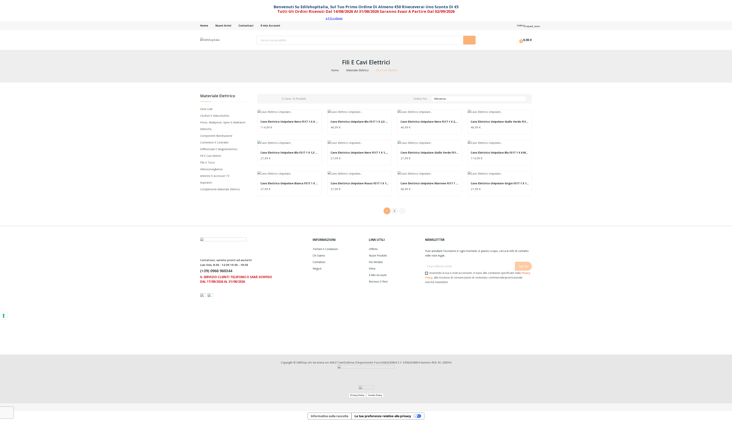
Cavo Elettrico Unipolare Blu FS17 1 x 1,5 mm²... (289, 152)
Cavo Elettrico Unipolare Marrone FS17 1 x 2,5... (430, 183)
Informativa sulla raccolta (329, 416)
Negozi (317, 268)
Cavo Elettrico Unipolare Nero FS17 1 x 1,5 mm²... (360, 152)
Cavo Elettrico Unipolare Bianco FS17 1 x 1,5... (289, 183)
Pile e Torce (207, 162)
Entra (372, 268)
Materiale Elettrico (217, 96)
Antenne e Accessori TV (214, 176)
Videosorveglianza (211, 169)
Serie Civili (206, 109)
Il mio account (378, 275)
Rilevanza (478, 98)
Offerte (373, 249)
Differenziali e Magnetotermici (218, 149)
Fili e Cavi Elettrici (210, 156)
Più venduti (376, 262)
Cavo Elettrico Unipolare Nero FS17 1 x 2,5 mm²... (430, 121)
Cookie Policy (375, 395)
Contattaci (319, 262)
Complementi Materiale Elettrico (220, 189)
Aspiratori (206, 182)
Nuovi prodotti (378, 255)
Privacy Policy (357, 395)
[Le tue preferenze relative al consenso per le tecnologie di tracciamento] (3, 315)
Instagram (203, 339)
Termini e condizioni (325, 249)
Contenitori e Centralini (214, 142)
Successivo (402, 211)
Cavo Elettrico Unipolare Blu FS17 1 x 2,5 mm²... (360, 121)
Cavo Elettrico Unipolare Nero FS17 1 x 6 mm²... (289, 121)
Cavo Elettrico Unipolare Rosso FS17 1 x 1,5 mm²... (360, 183)
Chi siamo (319, 255)
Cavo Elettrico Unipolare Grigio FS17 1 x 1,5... (500, 183)
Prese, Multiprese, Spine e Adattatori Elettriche (222, 126)
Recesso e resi (378, 281)
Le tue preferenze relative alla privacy (383, 416)
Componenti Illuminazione (216, 136)
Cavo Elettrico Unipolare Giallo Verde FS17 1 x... (500, 121)
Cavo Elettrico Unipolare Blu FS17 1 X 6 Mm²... (500, 152)
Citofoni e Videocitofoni (214, 115)
